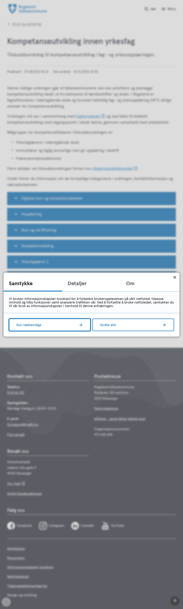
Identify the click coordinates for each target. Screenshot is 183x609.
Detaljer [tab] (77, 283)
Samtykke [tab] (21, 283)
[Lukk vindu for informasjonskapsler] (174, 277)
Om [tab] (130, 283)
